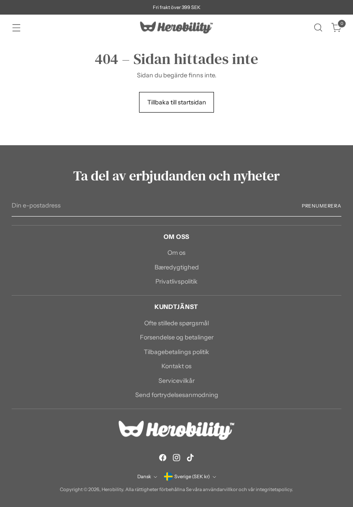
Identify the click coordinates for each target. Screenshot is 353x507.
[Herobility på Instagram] (176, 459)
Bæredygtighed (177, 267)
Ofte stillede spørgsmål (176, 323)
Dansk (144, 476)
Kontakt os (176, 366)
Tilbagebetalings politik (176, 352)
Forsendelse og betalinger (177, 337)
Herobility (112, 489)
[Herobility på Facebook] (163, 459)
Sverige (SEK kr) (192, 476)
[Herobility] (176, 27)
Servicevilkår (176, 381)
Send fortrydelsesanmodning (176, 395)
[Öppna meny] (16, 28)
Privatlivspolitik (176, 281)
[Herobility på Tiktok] (190, 459)
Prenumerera (321, 206)
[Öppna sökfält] (318, 28)
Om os (176, 253)
